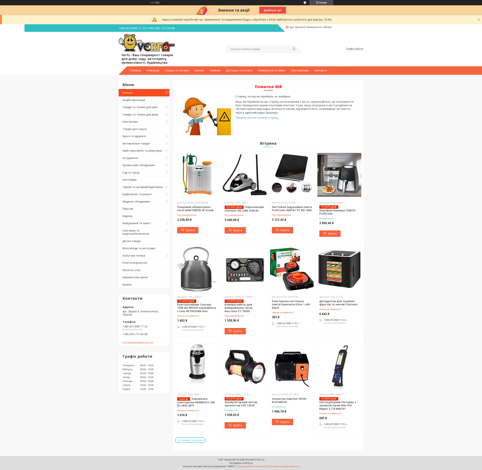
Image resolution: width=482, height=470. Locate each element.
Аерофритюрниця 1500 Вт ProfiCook (337, 212)
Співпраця (152, 70)
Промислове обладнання (138, 165)
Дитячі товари (131, 241)
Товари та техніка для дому (140, 114)
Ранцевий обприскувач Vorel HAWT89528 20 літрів (195, 208)
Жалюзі (126, 284)
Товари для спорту (134, 129)
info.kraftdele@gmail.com (138, 342)
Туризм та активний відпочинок (142, 187)
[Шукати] (293, 49)
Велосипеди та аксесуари (138, 248)
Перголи (127, 208)
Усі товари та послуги (190, 440)
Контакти (320, 70)
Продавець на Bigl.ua (241, 463)
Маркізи (127, 216)
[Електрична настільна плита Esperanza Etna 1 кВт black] (292, 269)
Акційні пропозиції (133, 100)
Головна (135, 70)
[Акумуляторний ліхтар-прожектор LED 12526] (245, 366)
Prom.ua (259, 459)
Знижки (199, 70)
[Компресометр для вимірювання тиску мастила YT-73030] (245, 269)
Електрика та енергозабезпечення (135, 232)
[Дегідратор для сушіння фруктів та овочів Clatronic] (339, 269)
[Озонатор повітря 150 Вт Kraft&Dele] (292, 366)
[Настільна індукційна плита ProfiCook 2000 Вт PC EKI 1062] (292, 175)
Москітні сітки (131, 270)
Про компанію (300, 70)
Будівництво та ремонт (137, 194)
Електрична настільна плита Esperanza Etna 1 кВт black (291, 304)
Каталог (127, 92)
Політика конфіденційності (284, 466)
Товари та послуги (177, 70)
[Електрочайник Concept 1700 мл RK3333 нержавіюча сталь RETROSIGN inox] (197, 269)
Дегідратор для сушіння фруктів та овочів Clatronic (338, 302)
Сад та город (130, 172)
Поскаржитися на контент (252, 466)
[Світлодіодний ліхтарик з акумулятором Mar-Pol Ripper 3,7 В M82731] (339, 366)
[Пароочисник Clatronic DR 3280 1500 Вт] (245, 175)
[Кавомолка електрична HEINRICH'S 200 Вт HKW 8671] (197, 366)
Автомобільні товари (136, 143)
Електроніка (130, 121)
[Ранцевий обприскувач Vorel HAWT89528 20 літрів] (197, 175)
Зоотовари (129, 179)
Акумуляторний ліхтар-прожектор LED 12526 (241, 403)
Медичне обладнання (136, 201)
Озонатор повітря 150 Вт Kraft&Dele (289, 400)
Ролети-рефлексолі (134, 262)
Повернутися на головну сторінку (256, 117)
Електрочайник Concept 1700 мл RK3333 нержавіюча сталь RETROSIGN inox (196, 308)
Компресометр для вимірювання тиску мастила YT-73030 (239, 308)
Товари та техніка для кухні (140, 107)
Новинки (215, 70)
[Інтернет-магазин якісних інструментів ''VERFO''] (147, 43)
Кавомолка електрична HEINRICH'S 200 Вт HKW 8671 (196, 402)
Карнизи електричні (135, 277)
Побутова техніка (133, 255)
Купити (190, 230)
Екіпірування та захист (136, 223)
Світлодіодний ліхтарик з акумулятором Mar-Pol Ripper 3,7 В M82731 (337, 405)
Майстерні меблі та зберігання (142, 150)
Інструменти (130, 158)
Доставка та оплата (239, 70)
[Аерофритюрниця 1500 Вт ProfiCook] (339, 175)
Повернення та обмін (271, 70)
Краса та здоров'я (134, 136)
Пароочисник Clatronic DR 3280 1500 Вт (244, 208)
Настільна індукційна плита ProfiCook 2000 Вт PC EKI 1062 (292, 208)
